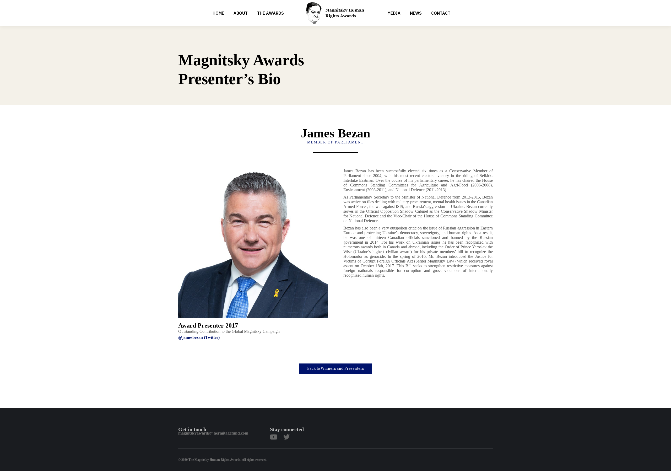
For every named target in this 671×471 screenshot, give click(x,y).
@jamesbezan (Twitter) (199, 337)
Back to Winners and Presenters (335, 368)
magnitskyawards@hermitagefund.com (213, 433)
